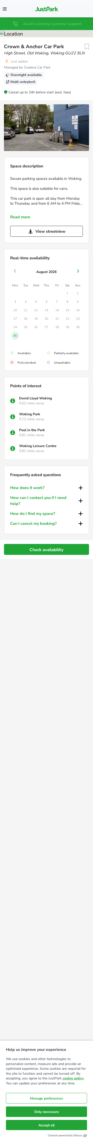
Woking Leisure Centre (38, 446)
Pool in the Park (32, 430)
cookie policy (73, 1078)
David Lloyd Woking (35, 398)
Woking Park (29, 414)
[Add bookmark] (87, 47)
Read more (20, 217)
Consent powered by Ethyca (65, 1135)
